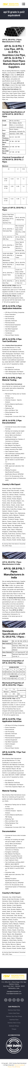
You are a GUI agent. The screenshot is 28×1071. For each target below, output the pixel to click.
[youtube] (14, 1000)
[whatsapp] (22, 1000)
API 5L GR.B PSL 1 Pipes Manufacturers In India (14, 553)
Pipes (10, 545)
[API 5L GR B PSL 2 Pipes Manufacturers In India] (14, 31)
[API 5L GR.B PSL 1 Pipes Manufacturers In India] (14, 555)
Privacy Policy (11, 1066)
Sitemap (18, 1066)
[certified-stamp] (14, 1038)
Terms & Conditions (19, 1065)
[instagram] (18, 1000)
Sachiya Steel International (11, 543)
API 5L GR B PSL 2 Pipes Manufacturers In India (14, 29)
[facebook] (10, 1000)
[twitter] (5, 1000)
